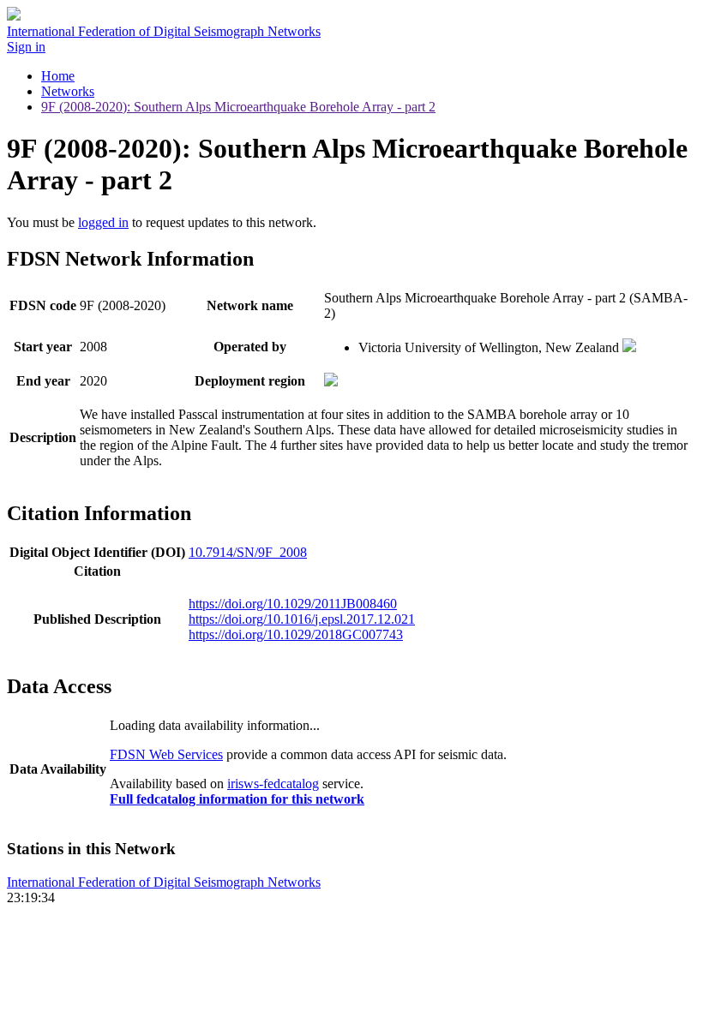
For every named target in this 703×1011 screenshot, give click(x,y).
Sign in (26, 46)
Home (58, 76)
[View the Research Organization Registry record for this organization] (629, 347)
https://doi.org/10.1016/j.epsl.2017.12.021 (302, 619)
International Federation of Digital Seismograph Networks (164, 882)
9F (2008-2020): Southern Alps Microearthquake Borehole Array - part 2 (238, 106)
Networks (67, 91)
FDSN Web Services (166, 754)
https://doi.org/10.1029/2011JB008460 (293, 603)
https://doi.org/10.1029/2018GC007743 (296, 634)
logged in (103, 222)
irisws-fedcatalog (273, 783)
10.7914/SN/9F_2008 (248, 552)
